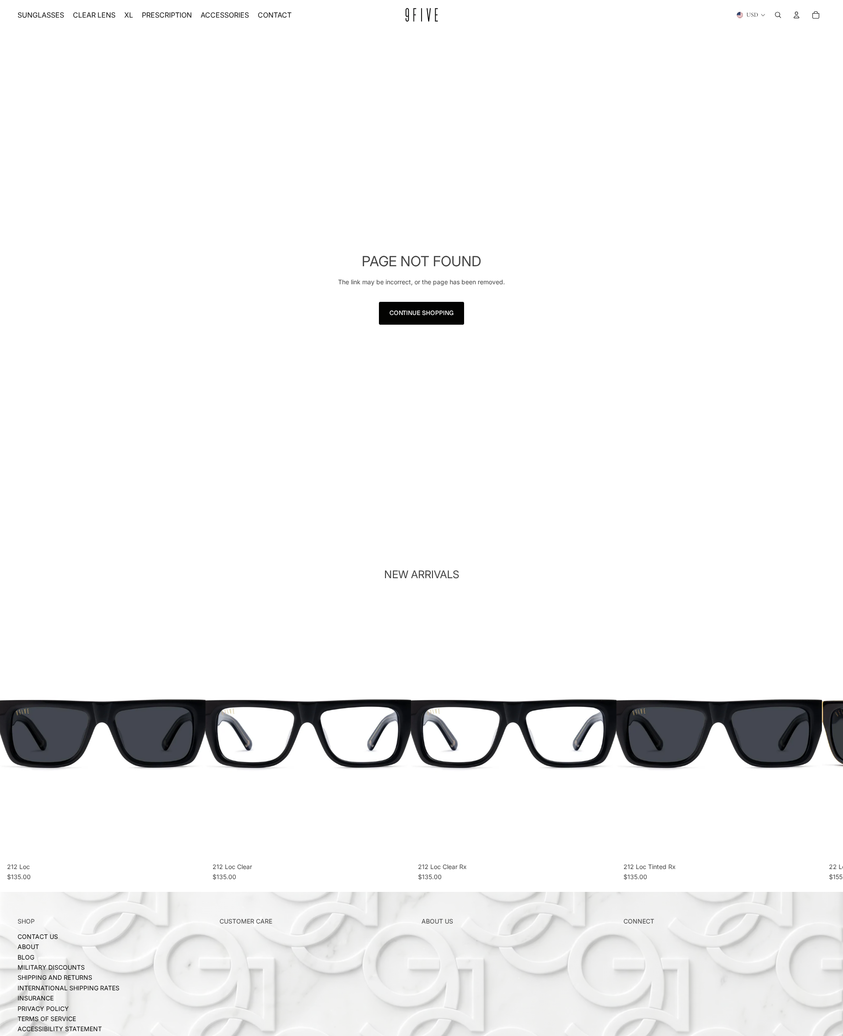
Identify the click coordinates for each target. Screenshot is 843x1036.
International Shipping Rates (68, 988)
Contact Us (38, 936)
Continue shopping (421, 313)
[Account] (796, 15)
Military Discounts (51, 967)
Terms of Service (47, 1018)
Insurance (36, 998)
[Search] (778, 15)
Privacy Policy (43, 1008)
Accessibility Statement (60, 1028)
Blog (26, 957)
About (28, 946)
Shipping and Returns (55, 977)
